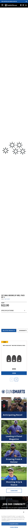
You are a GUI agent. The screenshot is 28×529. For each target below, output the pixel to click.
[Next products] (16, 379)
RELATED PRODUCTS (9, 330)
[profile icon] (23, 5)
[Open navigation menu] (2, 5)
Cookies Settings (14, 527)
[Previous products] (11, 379)
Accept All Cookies (14, 523)
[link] (14, 407)
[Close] (23, 512)
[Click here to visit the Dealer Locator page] (21, 5)
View (14, 373)
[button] (26, 5)
